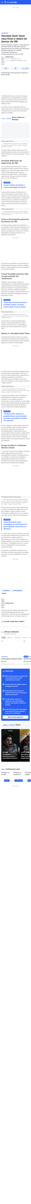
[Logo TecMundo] (10, 2)
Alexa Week (17, 637)
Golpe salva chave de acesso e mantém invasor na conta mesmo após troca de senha (15, 304)
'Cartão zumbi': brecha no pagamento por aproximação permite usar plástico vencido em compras (15, 417)
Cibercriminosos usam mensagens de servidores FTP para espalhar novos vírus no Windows (15, 525)
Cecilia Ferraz (9, 57)
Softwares (9, 637)
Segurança (4, 33)
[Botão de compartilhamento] (5, 68)
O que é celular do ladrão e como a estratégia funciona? (14, 186)
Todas (3, 637)
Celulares (24, 637)
